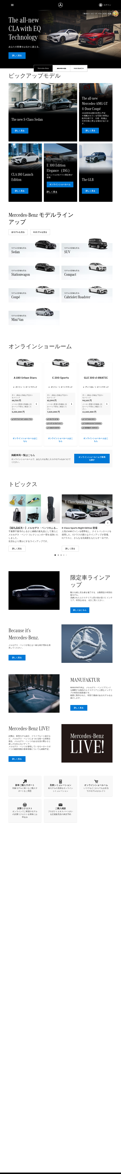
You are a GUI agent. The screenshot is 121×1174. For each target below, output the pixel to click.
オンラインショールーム (60, 184)
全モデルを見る (18, 232)
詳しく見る (17, 55)
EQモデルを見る (40, 232)
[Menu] (12, 5)
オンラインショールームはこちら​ (25, 439)
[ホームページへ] (60, 5)
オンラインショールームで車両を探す (92, 458)
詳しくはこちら (79, 610)
